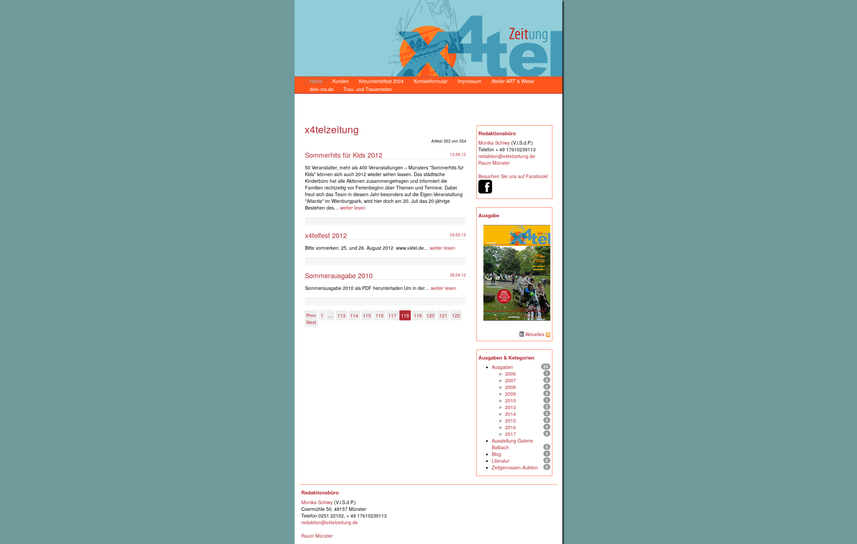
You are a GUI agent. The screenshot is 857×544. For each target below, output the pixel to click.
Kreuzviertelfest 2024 (381, 81)
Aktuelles (534, 334)
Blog (496, 454)
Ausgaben (502, 367)
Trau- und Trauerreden (367, 89)
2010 (510, 400)
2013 (510, 407)
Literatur (501, 460)
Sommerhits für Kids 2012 (343, 155)
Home (316, 81)
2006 (510, 373)
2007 (510, 380)
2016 (510, 427)
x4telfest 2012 (326, 235)
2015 (510, 420)
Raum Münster (494, 162)
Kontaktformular (431, 81)
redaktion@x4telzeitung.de (506, 156)
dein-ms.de (321, 89)
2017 (510, 434)
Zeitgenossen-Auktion (515, 467)
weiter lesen (353, 207)
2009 (510, 393)
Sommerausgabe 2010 (339, 275)
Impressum (469, 81)
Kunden (340, 81)
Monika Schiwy (494, 142)
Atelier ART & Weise (512, 81)
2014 (510, 413)
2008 (510, 387)
